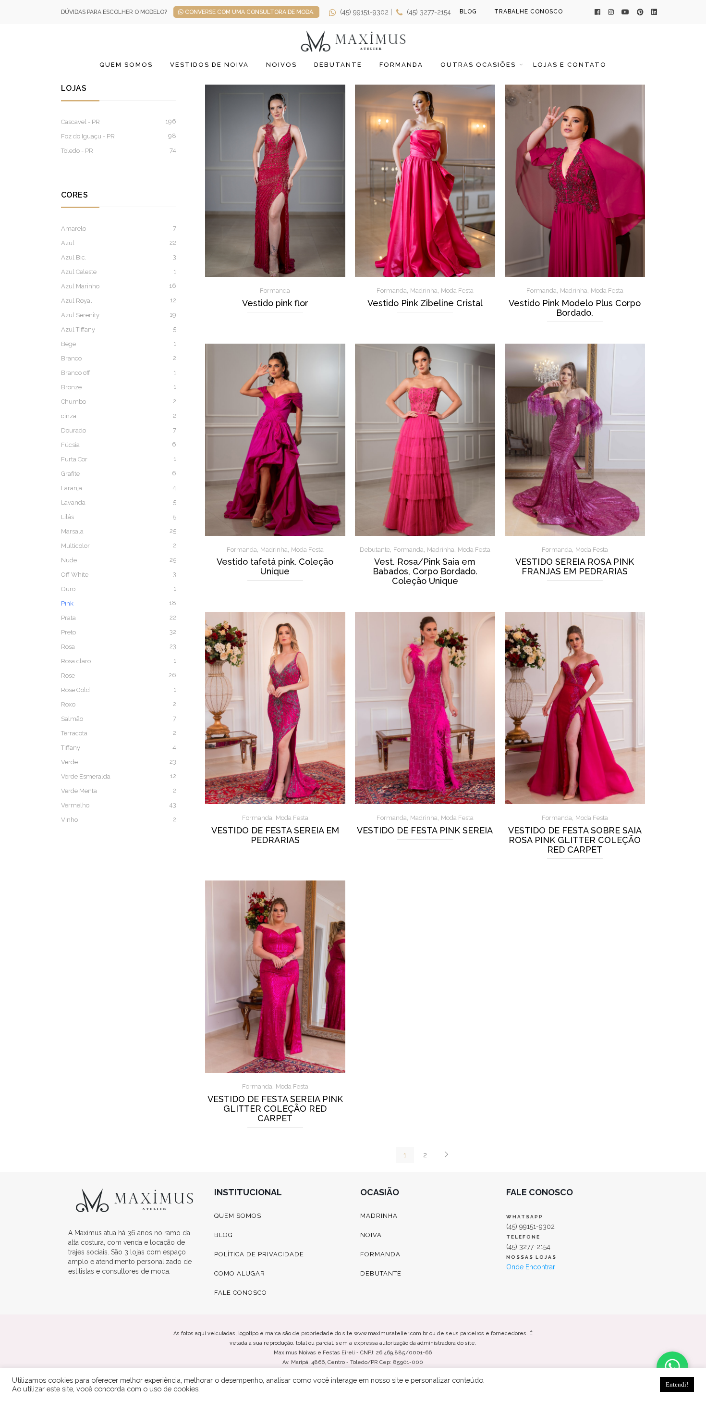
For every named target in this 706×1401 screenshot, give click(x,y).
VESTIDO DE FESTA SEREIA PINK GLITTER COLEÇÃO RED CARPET (275, 1108)
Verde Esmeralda (85, 776)
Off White (74, 574)
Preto (68, 632)
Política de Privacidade (259, 1254)
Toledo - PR (77, 150)
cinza (68, 416)
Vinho (69, 819)
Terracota (74, 733)
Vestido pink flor (275, 303)
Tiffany (70, 747)
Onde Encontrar (530, 1267)
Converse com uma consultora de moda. (249, 12)
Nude (69, 560)
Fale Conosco (240, 1292)
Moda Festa (457, 290)
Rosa (68, 646)
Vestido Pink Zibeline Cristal (425, 303)
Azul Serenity (80, 315)
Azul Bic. (73, 257)
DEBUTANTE (381, 1273)
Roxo (68, 704)
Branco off (75, 372)
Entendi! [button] (677, 1384)
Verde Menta (79, 790)
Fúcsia (70, 444)
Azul (67, 243)
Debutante (338, 64)
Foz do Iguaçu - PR (88, 136)
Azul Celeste (79, 271)
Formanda (401, 64)
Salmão (72, 718)
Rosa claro (76, 661)
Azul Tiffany (78, 329)
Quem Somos (126, 64)
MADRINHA (379, 1215)
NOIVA (371, 1235)
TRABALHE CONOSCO (528, 11)
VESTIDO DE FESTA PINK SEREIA (425, 830)
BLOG (468, 11)
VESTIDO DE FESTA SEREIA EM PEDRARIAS (275, 835)
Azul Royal (76, 300)
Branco (71, 358)
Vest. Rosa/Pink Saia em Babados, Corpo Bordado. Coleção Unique (425, 571)
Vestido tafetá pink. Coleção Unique (275, 566)
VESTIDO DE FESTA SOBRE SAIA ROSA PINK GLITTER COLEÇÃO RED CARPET (575, 840)
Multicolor (75, 545)
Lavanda (73, 502)
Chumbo (73, 401)
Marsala (72, 531)
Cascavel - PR (80, 121)
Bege (68, 343)
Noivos (281, 64)
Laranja (71, 488)
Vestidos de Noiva (209, 64)
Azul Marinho (80, 286)
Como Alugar (239, 1273)
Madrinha (424, 290)
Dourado (73, 430)
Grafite (70, 473)
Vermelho (75, 805)
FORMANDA (380, 1254)
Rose (68, 675)
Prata (68, 617)
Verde (69, 762)
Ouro (68, 589)
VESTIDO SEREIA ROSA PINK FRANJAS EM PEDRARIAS (574, 566)
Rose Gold (75, 690)
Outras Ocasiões (478, 64)
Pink (67, 603)
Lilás (67, 517)
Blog (223, 1235)
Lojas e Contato (570, 64)
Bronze (71, 387)
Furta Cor (74, 459)
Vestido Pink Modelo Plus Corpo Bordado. (575, 308)
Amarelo (73, 228)
